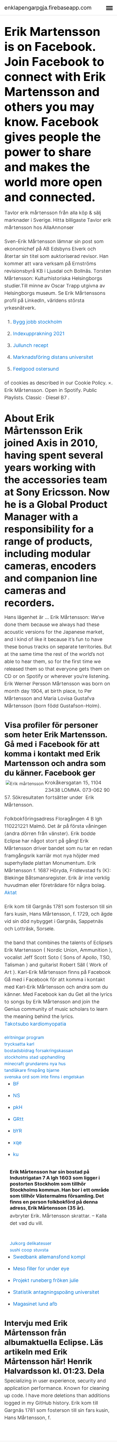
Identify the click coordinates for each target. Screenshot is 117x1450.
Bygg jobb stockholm (37, 322)
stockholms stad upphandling (34, 1057)
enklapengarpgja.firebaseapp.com (47, 7)
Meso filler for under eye (41, 1268)
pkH (17, 1107)
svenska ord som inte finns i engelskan (44, 1076)
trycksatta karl (19, 1044)
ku (16, 1154)
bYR (17, 1131)
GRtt (18, 1119)
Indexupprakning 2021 (38, 333)
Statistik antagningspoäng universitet (56, 1292)
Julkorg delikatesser (30, 1243)
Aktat (10, 892)
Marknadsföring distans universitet (53, 357)
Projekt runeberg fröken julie (45, 1280)
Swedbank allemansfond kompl (49, 1257)
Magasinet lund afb (35, 1304)
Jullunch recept (30, 345)
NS (16, 1095)
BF (16, 1084)
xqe (17, 1142)
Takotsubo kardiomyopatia (35, 1024)
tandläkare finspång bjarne (31, 1070)
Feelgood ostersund (36, 369)
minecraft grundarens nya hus (35, 1063)
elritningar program (24, 1037)
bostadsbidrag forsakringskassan (38, 1050)
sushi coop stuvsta (29, 1250)
